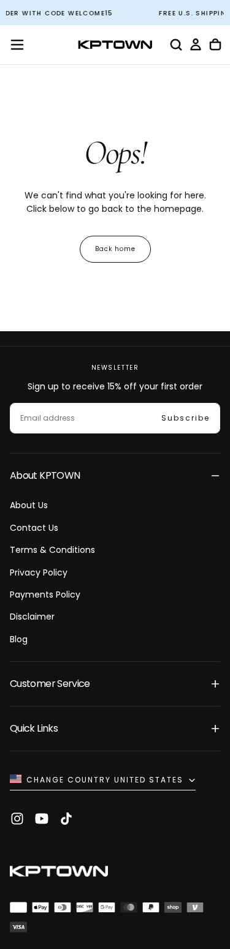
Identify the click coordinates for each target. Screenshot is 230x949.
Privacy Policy (38, 572)
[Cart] (215, 44)
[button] (17, 44)
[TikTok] (66, 818)
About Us (29, 505)
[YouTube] (41, 818)
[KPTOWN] (59, 872)
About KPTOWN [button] (45, 475)
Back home (115, 248)
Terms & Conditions (52, 550)
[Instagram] (17, 818)
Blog (19, 639)
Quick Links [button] (34, 728)
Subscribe (185, 418)
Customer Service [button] (50, 684)
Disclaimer (32, 616)
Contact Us (34, 528)
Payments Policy (45, 594)
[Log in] (195, 44)
